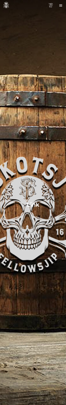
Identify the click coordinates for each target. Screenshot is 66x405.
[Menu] (60, 5)
